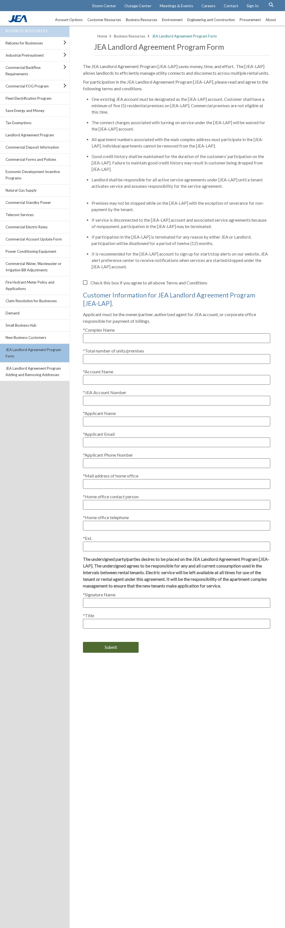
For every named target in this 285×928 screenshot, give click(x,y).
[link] (18, 20)
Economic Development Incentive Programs (33, 174)
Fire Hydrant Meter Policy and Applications (30, 285)
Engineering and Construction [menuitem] (211, 19)
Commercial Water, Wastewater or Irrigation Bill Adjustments (34, 266)
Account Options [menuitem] (69, 19)
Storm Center (104, 5)
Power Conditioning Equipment (31, 251)
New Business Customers (26, 337)
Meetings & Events (176, 5)
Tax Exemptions (18, 123)
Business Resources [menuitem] (141, 19)
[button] (271, 4)
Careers (208, 5)
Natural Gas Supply (21, 190)
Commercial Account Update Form (34, 239)
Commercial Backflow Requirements (23, 70)
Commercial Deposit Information (32, 147)
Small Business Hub (21, 325)
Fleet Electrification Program (28, 98)
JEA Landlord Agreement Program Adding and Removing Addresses (33, 371)
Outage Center (137, 5)
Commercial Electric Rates (27, 227)
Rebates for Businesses (24, 43)
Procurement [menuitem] (250, 19)
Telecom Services (20, 214)
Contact (231, 5)
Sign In (253, 5)
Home (102, 36)
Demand (12, 313)
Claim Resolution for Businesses (31, 301)
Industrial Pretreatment (25, 55)
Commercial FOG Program (27, 86)
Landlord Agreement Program (30, 135)
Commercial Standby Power (28, 202)
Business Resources (27, 31)
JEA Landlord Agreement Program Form (33, 352)
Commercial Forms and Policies (31, 159)
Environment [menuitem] (172, 19)
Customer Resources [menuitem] (104, 19)
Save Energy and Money (25, 110)
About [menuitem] (271, 19)
